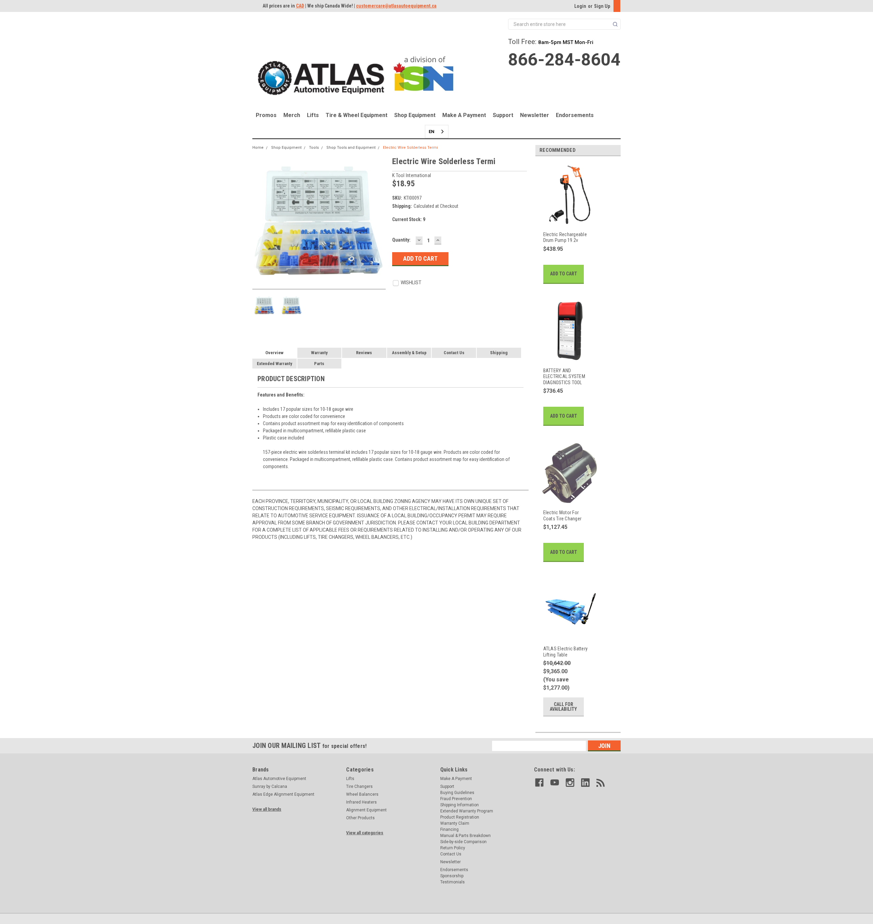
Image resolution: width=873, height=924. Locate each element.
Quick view (565, 220)
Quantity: (401, 240)
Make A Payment (464, 115)
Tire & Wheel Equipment (356, 115)
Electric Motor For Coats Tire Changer (562, 515)
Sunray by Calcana (269, 786)
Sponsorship (451, 876)
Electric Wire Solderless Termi (410, 147)
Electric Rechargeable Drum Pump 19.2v (565, 237)
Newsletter (534, 115)
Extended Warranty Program (466, 811)
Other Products (360, 817)
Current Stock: (408, 219)
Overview (274, 352)
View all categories (364, 833)
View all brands (266, 809)
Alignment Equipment (366, 810)
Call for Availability (563, 707)
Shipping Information (459, 805)
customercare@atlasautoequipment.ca (396, 6)
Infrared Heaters (361, 802)
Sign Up (602, 6)
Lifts (313, 115)
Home (258, 147)
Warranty (319, 352)
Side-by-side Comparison (463, 841)
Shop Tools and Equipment (350, 147)
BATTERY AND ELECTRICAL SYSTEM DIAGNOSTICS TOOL (564, 376)
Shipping (498, 352)
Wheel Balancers (362, 794)
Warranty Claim (454, 823)
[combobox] (436, 131)
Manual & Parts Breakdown (465, 835)
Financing (449, 829)
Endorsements (575, 115)
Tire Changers (359, 786)
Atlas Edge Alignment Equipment (283, 794)
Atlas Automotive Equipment (279, 778)
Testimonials (452, 882)
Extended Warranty (274, 363)
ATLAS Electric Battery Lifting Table (565, 652)
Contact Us (454, 352)
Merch (291, 115)
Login (580, 6)
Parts (319, 363)
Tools (314, 147)
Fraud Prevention (456, 798)
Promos (266, 115)
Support (503, 115)
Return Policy (452, 848)
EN (431, 131)
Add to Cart (563, 273)
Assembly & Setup (409, 352)
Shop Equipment (414, 115)
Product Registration (459, 817)
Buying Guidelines (457, 792)
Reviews (364, 352)
